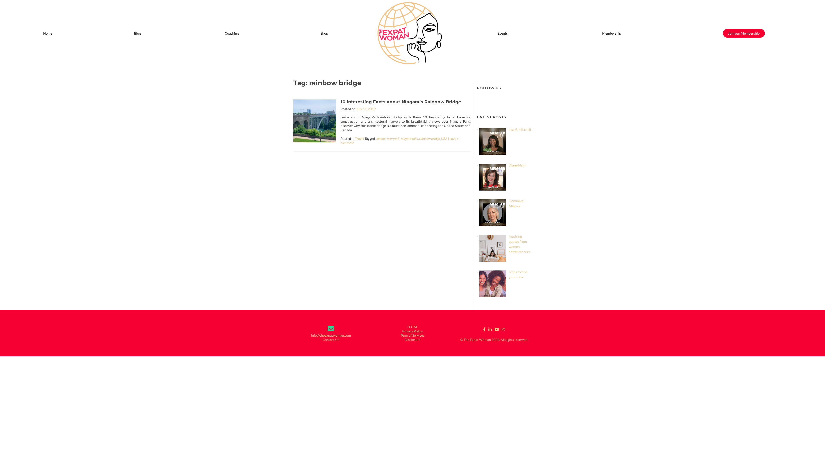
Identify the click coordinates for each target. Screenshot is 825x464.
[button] (138, 33)
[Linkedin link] (490, 329)
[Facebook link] (484, 329)
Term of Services (412, 335)
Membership (611, 33)
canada (381, 138)
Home (47, 33)
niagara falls (409, 138)
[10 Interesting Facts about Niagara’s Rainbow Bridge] (314, 120)
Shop (324, 33)
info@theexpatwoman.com (331, 335)
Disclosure (412, 339)
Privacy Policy (412, 331)
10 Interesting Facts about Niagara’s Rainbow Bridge (401, 101)
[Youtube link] (497, 329)
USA (444, 138)
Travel (359, 138)
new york (393, 138)
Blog (137, 33)
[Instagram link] (503, 329)
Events (503, 33)
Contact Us (330, 339)
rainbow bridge (429, 138)
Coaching (232, 33)
